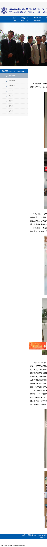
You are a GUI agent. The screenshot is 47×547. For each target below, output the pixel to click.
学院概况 (24, 19)
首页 (14, 19)
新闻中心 (37, 19)
